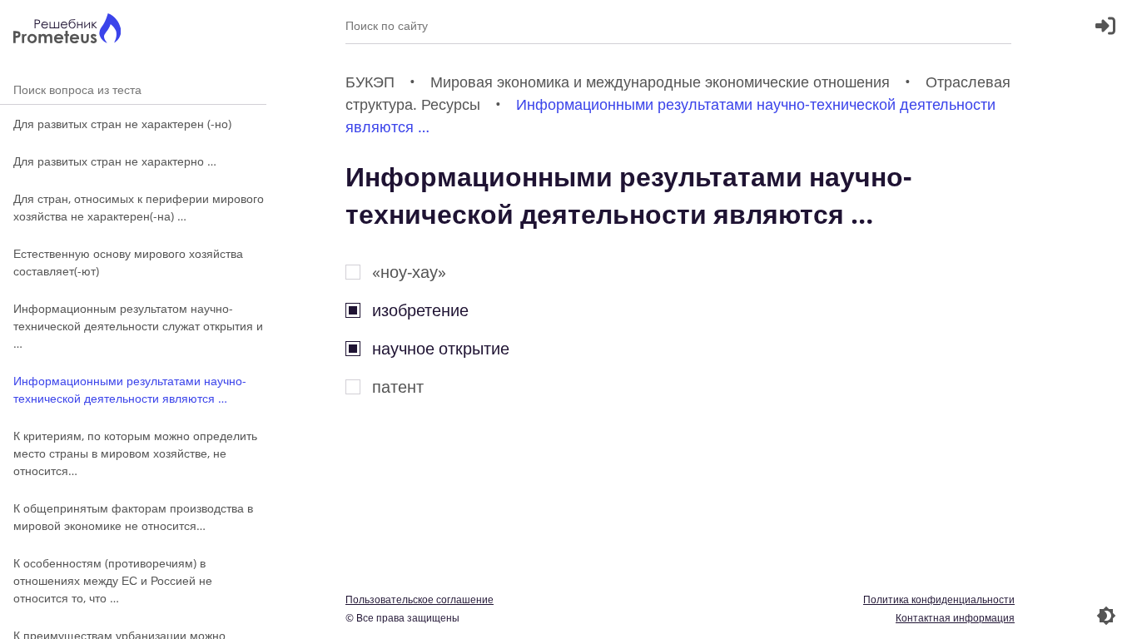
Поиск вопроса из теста (133, 89)
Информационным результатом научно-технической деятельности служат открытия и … (138, 325)
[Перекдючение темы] (1106, 616)
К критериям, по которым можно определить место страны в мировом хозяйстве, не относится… (135, 453)
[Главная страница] (67, 30)
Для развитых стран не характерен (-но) (122, 123)
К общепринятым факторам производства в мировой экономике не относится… (133, 516)
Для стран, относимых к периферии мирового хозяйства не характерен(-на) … (138, 207)
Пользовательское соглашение (419, 599)
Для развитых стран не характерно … (114, 161)
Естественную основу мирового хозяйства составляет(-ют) (128, 262)
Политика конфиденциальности (939, 599)
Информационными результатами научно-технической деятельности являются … (129, 389)
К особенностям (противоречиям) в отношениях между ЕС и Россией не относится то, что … (112, 580)
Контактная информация (955, 618)
